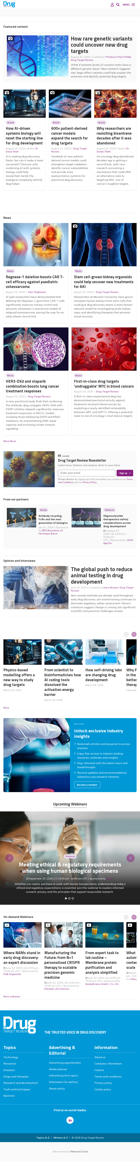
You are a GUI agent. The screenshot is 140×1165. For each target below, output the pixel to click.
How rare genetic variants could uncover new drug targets (101, 44)
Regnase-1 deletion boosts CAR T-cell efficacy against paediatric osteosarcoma (35, 282)
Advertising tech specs (63, 1075)
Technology (10, 1057)
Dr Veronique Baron (51, 532)
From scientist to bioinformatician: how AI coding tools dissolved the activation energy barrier (62, 682)
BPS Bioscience (50, 530)
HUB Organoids (12, 974)
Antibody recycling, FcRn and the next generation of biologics (53, 519)
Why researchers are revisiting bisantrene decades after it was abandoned (114, 135)
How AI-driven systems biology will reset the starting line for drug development (24, 135)
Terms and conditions (108, 1076)
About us (100, 1057)
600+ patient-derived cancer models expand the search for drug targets (69, 135)
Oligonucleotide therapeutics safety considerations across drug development (117, 521)
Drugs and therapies (16, 1076)
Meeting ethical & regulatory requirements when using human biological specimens (70, 867)
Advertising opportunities (65, 1062)
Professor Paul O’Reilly (118, 56)
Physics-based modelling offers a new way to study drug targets (19, 677)
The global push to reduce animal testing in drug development (101, 575)
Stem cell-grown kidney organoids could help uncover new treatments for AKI (104, 282)
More (6, 707)
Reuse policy (57, 1088)
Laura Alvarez (110, 587)
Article (10, 122)
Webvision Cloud (79, 1151)
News (10, 271)
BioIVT (110, 878)
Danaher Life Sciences (56, 988)
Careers (99, 1070)
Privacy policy (103, 1083)
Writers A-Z (60, 1137)
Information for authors (63, 1082)
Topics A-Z (43, 1137)
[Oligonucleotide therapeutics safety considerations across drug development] (73, 898)
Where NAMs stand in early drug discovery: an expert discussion (21, 958)
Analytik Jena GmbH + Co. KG (101, 984)
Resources (9, 1063)
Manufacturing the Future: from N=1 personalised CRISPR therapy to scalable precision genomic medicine (62, 965)
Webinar (109, 509)
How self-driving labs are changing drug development (103, 675)
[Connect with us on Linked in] (70, 1120)
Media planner (58, 1069)
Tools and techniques (16, 1089)
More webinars (11, 996)
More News (9, 441)
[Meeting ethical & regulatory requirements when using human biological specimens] (66, 898)
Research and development (20, 1083)
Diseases (9, 1070)
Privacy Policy (89, 482)
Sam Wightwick (37, 292)
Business (9, 1095)
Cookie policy (102, 1089)
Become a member (87, 785)
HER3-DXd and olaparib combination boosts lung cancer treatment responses (32, 386)
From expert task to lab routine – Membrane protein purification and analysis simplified (102, 962)
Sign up (123, 473)
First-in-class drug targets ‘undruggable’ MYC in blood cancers (104, 383)
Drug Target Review (82, 60)
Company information (108, 1063)
